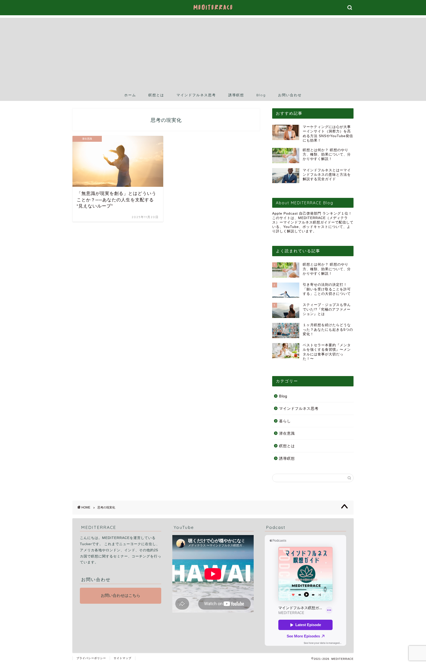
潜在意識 (287, 433)
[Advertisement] (213, 52)
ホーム (130, 95)
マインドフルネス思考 (196, 95)
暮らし (285, 421)
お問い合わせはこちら (120, 595)
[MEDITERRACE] (213, 10)
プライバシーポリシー (91, 658)
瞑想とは (156, 95)
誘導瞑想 (236, 95)
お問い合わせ (290, 95)
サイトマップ (122, 658)
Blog (261, 95)
